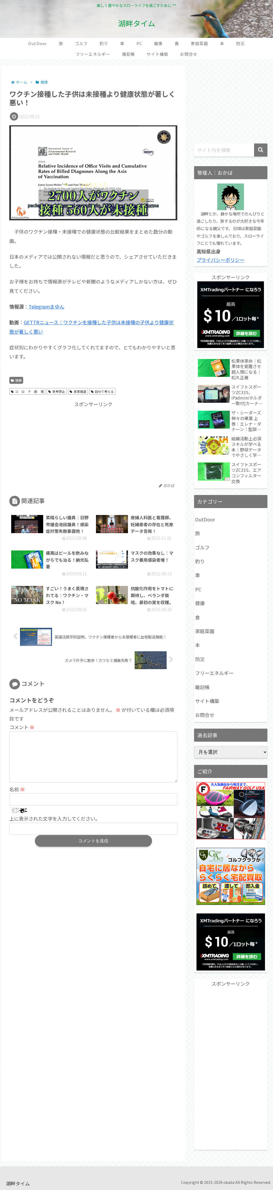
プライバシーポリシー (220, 259)
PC (198, 589)
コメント (21, 727)
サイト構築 (207, 700)
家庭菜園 (204, 631)
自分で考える (104, 391)
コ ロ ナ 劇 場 (29, 391)
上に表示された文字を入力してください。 (54, 818)
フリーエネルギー (214, 672)
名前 (17, 789)
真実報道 (80, 391)
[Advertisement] (51, 442)
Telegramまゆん (46, 306)
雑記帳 (202, 687)
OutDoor (205, 519)
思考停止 (58, 391)
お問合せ (204, 714)
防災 (200, 659)
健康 (18, 380)
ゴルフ (202, 547)
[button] (260, 150)
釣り (200, 561)
